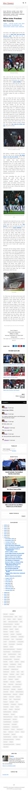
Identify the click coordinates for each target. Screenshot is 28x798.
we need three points (9, 744)
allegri (14, 626)
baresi (16, 629)
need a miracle (6, 14)
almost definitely (17, 227)
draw (5, 654)
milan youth (6, 689)
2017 (5, 594)
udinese (15, 736)
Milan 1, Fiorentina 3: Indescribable (14, 547)
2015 (5, 597)
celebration (13, 636)
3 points (11, 614)
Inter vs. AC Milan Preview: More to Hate (13, 364)
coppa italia (20, 641)
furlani (11, 661)
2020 (5, 535)
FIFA (16, 616)
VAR (21, 621)
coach (5, 641)
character (21, 636)
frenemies (16, 659)
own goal (11, 696)
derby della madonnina (9, 649)
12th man (9, 11)
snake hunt (21, 14)
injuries (13, 671)
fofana (18, 656)
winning (18, 744)
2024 (5, 528)
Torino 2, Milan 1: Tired (11, 551)
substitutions (7, 726)
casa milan (6, 636)
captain (12, 634)
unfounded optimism (9, 739)
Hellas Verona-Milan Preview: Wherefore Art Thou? (13, 564)
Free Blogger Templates (19, 787)
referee (15, 711)
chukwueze (6, 639)
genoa (22, 661)
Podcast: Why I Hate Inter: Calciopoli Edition (15, 573)
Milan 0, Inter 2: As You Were (10, 377)
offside (21, 694)
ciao (12, 639)
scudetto (15, 721)
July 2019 (7, 580)
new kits (15, 694)
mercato (12, 681)
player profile (17, 699)
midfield (18, 681)
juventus (12, 674)
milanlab (20, 689)
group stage (12, 666)
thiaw (5, 731)
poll (17, 701)
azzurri (11, 629)
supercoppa (15, 726)
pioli (10, 699)
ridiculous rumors (8, 716)
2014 (5, 599)
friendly (5, 661)
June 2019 (8, 581)
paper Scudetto (17, 81)
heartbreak (6, 669)
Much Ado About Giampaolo (12, 545)
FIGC (20, 616)
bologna (6, 631)
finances (6, 656)
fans (19, 654)
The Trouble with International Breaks (13, 570)
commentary (12, 641)
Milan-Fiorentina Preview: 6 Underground (12, 549)
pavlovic (18, 696)
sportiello (14, 724)
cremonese (12, 644)
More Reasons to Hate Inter (12, 566)
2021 (5, 533)
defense (6, 646)
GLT (4, 619)
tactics (13, 729)
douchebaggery (15, 12)
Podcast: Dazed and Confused (13, 555)
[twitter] (14, 785)
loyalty (19, 676)
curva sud (19, 644)
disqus (24, 402)
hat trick (19, 666)
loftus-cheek (12, 676)
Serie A (19, 619)
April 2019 (8, 585)
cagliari (11, 631)
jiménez (5, 674)
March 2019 (8, 586)
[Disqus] (14, 423)
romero (21, 716)
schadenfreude (7, 721)
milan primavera (16, 686)
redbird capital (7, 711)
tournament (6, 734)
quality (5, 709)
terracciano (19, 729)
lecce (5, 676)
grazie (19, 664)
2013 (5, 601)
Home (4, 11)
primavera (6, 706)
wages (11, 741)
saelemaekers (7, 719)
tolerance (11, 731)
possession (6, 704)
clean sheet (19, 639)
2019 (5, 537)
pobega (5, 701)
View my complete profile (9, 765)
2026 (5, 525)
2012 (5, 602)
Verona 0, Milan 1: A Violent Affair (14, 562)
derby (11, 646)
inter (21, 12)
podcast (12, 701)
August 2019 (8, 578)
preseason (13, 704)
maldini (16, 679)
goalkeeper (13, 664)
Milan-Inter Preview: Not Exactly (11, 390)
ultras (20, 736)
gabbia (16, 661)
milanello (13, 689)
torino (22, 731)
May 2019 (8, 583)
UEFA (5, 621)
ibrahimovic (6, 671)
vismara (5, 741)
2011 (5, 604)
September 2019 (10, 543)
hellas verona (14, 669)
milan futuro (18, 684)
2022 (5, 532)
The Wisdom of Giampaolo (12, 560)
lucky (5, 679)
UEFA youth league (13, 621)
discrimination (7, 651)
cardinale (19, 634)
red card (17, 709)
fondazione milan (8, 659)
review (13, 714)
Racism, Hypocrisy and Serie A (13, 576)
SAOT (14, 619)
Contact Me (5, 774)
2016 (5, 596)
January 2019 (9, 590)
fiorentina (12, 656)
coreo (17, 11)
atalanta (5, 629)
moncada (6, 691)
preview (13, 14)
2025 (5, 526)
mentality (6, 681)
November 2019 (9, 540)
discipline (19, 649)
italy (22, 671)
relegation (6, 714)
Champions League (8, 616)
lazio (17, 674)
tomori (17, 731)
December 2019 (9, 538)
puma (17, 706)
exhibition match (12, 654)
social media (7, 724)
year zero (6, 746)
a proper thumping (8, 624)
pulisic (12, 706)
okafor (5, 696)
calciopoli (6, 634)
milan (5, 684)
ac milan (14, 11)
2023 (5, 530)
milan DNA (10, 684)
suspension (6, 729)
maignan (11, 679)
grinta (5, 666)
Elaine (12, 756)
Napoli (9, 619)
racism (16, 14)
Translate (14, 450)
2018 (5, 592)
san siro (15, 719)
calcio (17, 631)
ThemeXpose (10, 787)
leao (22, 674)
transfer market (7, 736)
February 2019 (9, 588)
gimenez (6, 664)
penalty (5, 699)
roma (15, 716)
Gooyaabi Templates (17, 788)
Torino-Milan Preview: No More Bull (14, 553)
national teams (19, 691)
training (13, 734)
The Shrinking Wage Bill (11, 568)
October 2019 (9, 542)
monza (11, 691)
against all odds (7, 626)
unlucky (18, 739)
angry (20, 626)
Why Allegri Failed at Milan (14, 489)
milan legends (7, 686)
